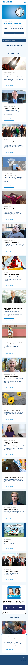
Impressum (23, 662)
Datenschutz (23, 660)
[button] (26, 634)
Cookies (24, 657)
